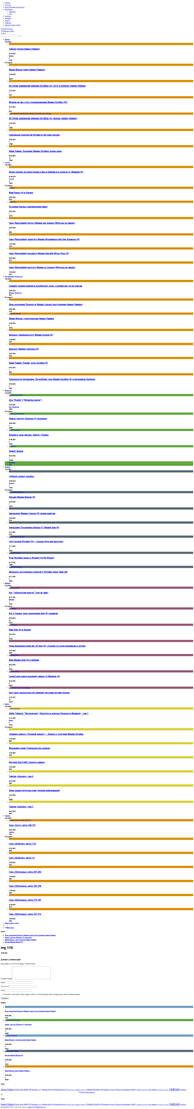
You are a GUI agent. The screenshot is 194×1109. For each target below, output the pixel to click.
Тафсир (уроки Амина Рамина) (24, 48)
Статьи (8, 5)
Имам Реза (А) (71, 1090)
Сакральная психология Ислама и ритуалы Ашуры (34, 134)
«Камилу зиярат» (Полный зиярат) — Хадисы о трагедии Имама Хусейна (46, 734)
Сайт (3, 990)
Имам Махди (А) (61, 1089)
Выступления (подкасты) (14, 7)
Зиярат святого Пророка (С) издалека (28, 418)
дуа (149, 1090)
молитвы (160, 1090)
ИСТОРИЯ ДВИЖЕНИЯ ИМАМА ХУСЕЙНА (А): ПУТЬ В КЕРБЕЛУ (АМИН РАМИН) (47, 86)
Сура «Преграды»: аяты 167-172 (25, 914)
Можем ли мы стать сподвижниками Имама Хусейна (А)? (38, 102)
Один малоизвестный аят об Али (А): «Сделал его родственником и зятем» (47, 645)
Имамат (8, 18)
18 (9, 699)
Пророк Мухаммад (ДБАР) (125, 1090)
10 (9, 620)
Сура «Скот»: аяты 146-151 (22, 825)
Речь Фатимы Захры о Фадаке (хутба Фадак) (31, 557)
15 (9, 158)
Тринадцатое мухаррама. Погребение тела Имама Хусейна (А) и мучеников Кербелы (52, 379)
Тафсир (8, 23)
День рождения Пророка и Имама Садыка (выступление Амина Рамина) (46, 304)
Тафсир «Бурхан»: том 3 (21, 806)
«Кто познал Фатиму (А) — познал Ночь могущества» (36, 541)
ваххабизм (145, 1090)
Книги (7, 20)
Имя (3, 982)
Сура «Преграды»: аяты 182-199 (25, 886)
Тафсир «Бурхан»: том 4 (21, 776)
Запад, (40, 1090)
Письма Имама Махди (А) (22, 497)
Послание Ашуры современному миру (28, 206)
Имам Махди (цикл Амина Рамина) (27, 69)
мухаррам (166, 1090)
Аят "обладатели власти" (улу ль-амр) (28, 592)
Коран (112, 1090)
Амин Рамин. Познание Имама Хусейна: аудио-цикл (35, 151)
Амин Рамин (7, 1089)
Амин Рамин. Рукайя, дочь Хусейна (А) (28, 362)
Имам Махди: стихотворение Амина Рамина (31, 318)
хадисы (183, 1089)
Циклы (7, 3)
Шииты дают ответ (13, 25)
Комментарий (6, 978)
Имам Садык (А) (81, 1090)
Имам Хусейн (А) (95, 1089)
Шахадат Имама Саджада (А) (24, 348)
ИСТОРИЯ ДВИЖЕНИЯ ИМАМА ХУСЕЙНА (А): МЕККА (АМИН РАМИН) (43, 118)
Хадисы (8, 16)
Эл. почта (5, 986)
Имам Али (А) (48, 1089)
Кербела (106, 1089)
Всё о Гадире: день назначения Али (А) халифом (33, 613)
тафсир (174, 1089)
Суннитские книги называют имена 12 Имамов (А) (34, 676)
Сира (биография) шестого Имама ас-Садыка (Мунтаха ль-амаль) (42, 267)
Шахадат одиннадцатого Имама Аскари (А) (31, 334)
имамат (154, 1090)
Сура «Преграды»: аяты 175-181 (25, 899)
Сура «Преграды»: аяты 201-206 (25, 871)
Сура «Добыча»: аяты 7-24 (22, 843)
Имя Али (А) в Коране (20, 629)
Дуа (10, 14)
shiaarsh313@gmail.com (36, 1107)
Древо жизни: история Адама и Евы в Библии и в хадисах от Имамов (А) (46, 171)
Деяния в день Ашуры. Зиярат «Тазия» (29, 434)
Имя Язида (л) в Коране (21, 192)
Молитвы (8, 9)
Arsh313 (6, 1107)
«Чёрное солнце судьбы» (21, 476)
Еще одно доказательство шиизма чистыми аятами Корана (39, 692)
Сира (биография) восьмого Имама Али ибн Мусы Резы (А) (39, 253)
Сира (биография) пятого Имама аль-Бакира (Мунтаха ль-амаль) (42, 223)
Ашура (35, 1089)
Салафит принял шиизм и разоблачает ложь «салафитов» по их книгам (45, 285)
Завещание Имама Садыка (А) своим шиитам (32, 513)
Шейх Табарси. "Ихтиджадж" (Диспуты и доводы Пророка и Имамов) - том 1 (48, 713)
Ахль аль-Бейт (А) (23, 1089)
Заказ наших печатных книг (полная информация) (34, 790)
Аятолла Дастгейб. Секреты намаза (27, 762)
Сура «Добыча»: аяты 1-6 (22, 857)
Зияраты (12, 12)
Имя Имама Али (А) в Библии (24, 660)
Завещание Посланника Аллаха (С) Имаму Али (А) (34, 527)
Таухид (139, 1090)
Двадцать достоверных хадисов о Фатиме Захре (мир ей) (38, 571)
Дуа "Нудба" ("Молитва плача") (25, 400)
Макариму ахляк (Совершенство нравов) (29, 748)
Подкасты (18, 293)
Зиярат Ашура (16, 451)
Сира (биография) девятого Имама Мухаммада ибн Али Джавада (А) (44, 239)
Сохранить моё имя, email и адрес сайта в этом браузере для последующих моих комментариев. (41, 994)
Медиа (11, 293)
